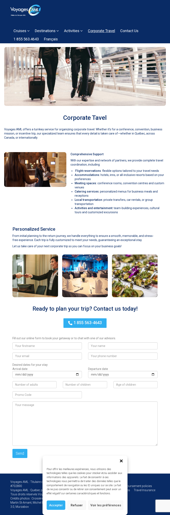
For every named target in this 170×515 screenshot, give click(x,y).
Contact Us (129, 31)
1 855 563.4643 (26, 39)
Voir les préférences (105, 505)
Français (51, 39)
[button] (121, 461)
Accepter (56, 505)
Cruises (20, 31)
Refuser (77, 505)
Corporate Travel (101, 31)
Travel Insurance (144, 490)
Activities (72, 31)
